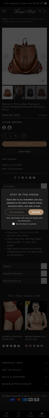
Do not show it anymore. (26, 224)
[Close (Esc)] (45, 3)
